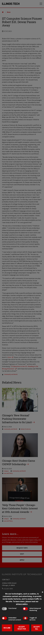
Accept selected (21, 628)
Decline (7, 628)
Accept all (36, 628)
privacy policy (21, 604)
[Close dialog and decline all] (42, 592)
